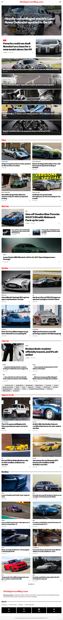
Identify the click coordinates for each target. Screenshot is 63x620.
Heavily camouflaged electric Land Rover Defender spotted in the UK (30, 20)
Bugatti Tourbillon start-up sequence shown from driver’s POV (26, 131)
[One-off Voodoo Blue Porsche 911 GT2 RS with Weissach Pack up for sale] (13, 218)
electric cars (46, 387)
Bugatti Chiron (39, 385)
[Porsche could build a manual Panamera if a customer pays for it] (47, 510)
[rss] (54, 610)
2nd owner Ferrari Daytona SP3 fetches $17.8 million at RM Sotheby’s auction (45, 462)
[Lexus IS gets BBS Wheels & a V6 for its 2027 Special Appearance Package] (31, 245)
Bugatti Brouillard (36, 161)
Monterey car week (8, 387)
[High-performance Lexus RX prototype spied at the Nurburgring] (47, 316)
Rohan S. (7, 26)
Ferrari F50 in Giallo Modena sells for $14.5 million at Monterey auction (15, 462)
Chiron (17, 387)
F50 (2, 458)
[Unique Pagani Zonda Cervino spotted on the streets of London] (16, 151)
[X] (24, 610)
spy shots (17, 389)
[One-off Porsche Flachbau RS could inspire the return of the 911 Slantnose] (6, 232)
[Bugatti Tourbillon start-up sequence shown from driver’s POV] (31, 127)
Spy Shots (5, 268)
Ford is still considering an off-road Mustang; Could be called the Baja (50, 231)
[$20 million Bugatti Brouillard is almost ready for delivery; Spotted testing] (16, 182)
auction (56, 385)
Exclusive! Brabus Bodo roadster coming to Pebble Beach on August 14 (15, 368)
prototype (4, 295)
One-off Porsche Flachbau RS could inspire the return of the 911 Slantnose (21, 231)
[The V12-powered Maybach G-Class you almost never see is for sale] (16, 409)
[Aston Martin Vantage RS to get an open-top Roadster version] (16, 282)
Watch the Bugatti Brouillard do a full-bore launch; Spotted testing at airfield (46, 165)
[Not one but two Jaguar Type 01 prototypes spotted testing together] (31, 81)
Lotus (3, 547)
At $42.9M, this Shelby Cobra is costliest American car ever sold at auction (47, 426)
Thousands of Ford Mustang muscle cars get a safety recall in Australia (15, 578)
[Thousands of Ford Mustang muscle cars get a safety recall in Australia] (16, 565)
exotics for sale (9, 385)
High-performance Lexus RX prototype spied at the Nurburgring (47, 333)
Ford (3, 575)
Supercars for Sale (8, 395)
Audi (5, 40)
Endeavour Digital (35, 618)
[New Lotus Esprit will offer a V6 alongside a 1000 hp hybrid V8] (16, 537)
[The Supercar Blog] (31, 2)
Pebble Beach (19, 385)
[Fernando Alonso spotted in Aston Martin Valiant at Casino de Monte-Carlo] (47, 537)
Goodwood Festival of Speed (36, 389)
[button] (3, 2)
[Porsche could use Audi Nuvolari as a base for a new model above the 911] (49, 47)
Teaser (24, 389)
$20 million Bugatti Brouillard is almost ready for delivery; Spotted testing (15, 196)
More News (5, 472)
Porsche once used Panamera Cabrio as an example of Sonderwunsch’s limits (47, 496)
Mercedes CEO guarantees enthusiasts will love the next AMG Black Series (31, 69)
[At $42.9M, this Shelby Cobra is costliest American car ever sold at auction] (47, 409)
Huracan (55, 387)
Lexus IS (4, 254)
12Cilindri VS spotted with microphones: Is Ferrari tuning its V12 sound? (46, 196)
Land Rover (7, 15)
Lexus (3, 493)
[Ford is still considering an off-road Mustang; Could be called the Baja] (36, 232)
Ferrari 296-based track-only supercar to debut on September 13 (16, 523)
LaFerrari (49, 389)
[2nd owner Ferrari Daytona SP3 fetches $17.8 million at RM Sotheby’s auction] (47, 445)
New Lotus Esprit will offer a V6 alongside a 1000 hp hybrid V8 (15, 550)
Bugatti (34, 374)
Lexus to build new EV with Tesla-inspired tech (16, 496)
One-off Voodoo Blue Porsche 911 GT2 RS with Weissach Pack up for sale (42, 217)
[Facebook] (9, 610)
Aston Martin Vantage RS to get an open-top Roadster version (15, 298)
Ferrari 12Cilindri (36, 192)
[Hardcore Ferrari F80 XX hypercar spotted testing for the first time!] (47, 282)
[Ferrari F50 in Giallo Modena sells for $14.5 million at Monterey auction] (16, 445)
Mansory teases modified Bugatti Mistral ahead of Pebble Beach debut (45, 378)
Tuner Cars (5, 341)
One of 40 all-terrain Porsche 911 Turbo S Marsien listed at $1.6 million (15, 378)
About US (4, 601)
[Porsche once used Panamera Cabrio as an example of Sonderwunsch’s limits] (47, 483)
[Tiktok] (39, 610)
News (26, 211)
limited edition (6, 390)
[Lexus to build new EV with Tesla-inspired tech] (16, 483)
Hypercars (4, 329)
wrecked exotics (7, 389)
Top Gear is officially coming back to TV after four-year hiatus (26, 100)
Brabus (26, 345)
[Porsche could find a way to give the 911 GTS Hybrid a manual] (47, 565)
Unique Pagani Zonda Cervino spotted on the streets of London (16, 165)
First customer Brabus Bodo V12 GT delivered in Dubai (45, 368)
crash (23, 387)
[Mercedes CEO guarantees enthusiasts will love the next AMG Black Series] (31, 65)
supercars (30, 387)
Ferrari (3, 520)
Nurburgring (35, 329)
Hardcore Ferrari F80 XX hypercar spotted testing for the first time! (47, 298)
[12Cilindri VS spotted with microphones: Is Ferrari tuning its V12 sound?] (46, 182)
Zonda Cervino (5, 161)
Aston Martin (35, 547)
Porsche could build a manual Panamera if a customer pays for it (47, 523)
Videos (4, 140)
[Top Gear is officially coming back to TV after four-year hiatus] (31, 96)
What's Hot (5, 206)
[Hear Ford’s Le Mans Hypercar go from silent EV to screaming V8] (16, 316)
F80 (33, 295)
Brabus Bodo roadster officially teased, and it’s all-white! (41, 351)
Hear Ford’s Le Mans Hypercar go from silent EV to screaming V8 (15, 333)
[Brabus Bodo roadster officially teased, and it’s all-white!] (13, 352)
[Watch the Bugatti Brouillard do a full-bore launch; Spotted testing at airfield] (46, 151)
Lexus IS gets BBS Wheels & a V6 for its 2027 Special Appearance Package (29, 258)
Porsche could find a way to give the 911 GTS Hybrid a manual (46, 578)
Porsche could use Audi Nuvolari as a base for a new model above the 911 (17, 46)
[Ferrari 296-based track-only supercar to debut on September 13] (16, 510)
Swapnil (27, 358)
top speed (16, 390)
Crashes (38, 387)
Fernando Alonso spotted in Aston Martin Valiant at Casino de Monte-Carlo (47, 550)
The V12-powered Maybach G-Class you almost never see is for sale (15, 426)
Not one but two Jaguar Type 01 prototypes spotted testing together (28, 85)
